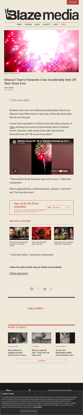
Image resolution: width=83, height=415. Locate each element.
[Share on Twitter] (38, 289)
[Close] (80, 394)
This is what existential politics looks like (39, 243)
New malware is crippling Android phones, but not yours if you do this (17, 352)
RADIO (37, 24)
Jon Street (9, 88)
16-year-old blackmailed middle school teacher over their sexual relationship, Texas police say (64, 352)
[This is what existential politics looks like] (41, 233)
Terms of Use (43, 209)
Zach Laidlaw (13, 346)
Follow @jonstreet (19, 273)
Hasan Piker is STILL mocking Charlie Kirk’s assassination (63, 243)
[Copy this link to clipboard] (51, 289)
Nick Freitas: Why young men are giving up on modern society (19, 244)
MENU (63, 24)
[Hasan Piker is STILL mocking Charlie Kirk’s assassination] (63, 233)
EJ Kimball (35, 346)
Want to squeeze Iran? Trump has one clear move (40, 352)
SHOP (56, 24)
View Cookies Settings (28, 411)
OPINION (28, 24)
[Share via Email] (44, 289)
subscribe (73, 2)
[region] (41, 403)
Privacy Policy (33, 209)
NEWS (19, 24)
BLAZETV (47, 24)
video (12, 127)
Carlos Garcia (61, 346)
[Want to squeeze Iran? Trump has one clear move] (41, 337)
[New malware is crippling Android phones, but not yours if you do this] (17, 337)
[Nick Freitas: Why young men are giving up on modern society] (19, 233)
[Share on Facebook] (32, 289)
